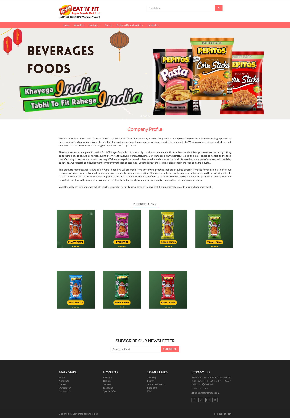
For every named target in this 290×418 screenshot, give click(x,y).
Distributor (65, 387)
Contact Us (153, 24)
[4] (149, 116)
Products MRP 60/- (145, 203)
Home (66, 24)
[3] (146, 116)
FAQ (149, 391)
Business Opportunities (129, 24)
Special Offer (109, 391)
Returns (107, 380)
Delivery (107, 377)
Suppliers (152, 387)
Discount (108, 387)
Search (150, 380)
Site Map (151, 377)
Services (107, 384)
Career (108, 24)
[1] (141, 116)
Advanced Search (156, 384)
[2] (144, 116)
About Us (79, 24)
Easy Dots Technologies (85, 413)
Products (94, 24)
